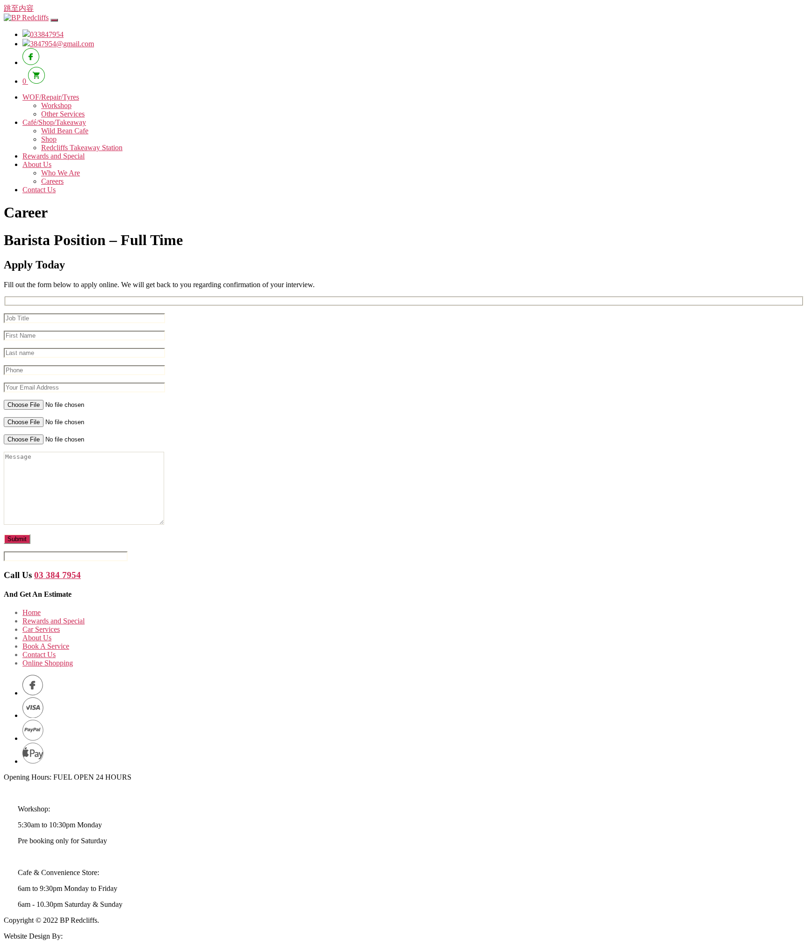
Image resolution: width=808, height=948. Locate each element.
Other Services (63, 114)
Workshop (56, 105)
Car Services (41, 629)
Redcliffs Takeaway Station (82, 148)
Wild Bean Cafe (64, 131)
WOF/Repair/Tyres (50, 97)
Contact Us (39, 190)
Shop (49, 139)
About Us (36, 164)
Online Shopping (47, 663)
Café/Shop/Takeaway (54, 122)
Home (31, 612)
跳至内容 (19, 8)
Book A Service (45, 646)
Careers (52, 181)
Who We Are (60, 173)
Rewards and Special (53, 156)
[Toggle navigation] (54, 20)
